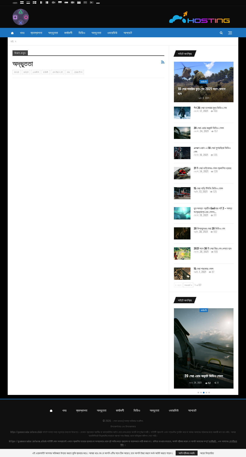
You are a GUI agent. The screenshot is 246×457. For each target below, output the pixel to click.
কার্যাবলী (68, 32)
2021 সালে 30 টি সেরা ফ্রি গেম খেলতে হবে (212, 248)
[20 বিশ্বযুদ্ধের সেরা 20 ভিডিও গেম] (182, 233)
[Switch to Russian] (22, 2)
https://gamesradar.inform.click (26, 432)
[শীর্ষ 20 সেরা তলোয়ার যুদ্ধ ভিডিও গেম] (182, 113)
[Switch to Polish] (60, 2)
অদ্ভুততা (53, 32)
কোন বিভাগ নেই (57, 72)
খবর (22, 32)
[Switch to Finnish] (34, 2)
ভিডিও (82, 32)
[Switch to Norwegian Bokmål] (53, 2)
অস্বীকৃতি (212, 441)
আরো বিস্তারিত (207, 453)
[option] (204, 349)
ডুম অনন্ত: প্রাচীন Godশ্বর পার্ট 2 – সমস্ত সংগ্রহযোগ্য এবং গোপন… (213, 210)
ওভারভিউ (112, 32)
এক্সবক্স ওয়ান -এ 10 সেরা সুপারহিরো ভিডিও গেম (212, 149)
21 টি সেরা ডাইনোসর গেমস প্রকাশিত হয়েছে (212, 168)
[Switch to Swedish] (72, 2)
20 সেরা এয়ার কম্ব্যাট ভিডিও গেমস (209, 128)
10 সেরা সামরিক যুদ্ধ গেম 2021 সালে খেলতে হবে (201, 91)
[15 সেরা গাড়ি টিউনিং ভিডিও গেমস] (182, 193)
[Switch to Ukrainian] (79, 2)
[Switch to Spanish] (66, 2)
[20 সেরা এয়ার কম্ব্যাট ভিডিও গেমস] (182, 133)
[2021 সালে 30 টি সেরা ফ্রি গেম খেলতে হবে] (182, 253)
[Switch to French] (41, 2)
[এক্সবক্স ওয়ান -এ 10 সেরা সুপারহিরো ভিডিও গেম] (182, 153)
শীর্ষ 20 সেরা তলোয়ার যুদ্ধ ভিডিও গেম (210, 108)
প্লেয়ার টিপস (78, 72)
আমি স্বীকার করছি (187, 453)
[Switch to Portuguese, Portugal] (91, 2)
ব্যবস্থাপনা (36, 32)
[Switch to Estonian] (28, 2)
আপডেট (128, 32)
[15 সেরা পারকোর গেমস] (182, 274)
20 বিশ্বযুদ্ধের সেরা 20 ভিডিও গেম (209, 228)
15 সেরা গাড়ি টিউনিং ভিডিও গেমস (208, 188)
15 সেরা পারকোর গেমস (203, 268)
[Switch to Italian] (47, 2)
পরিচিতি (14, 2)
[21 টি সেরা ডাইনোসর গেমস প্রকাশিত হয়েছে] (182, 173)
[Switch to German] (98, 2)
